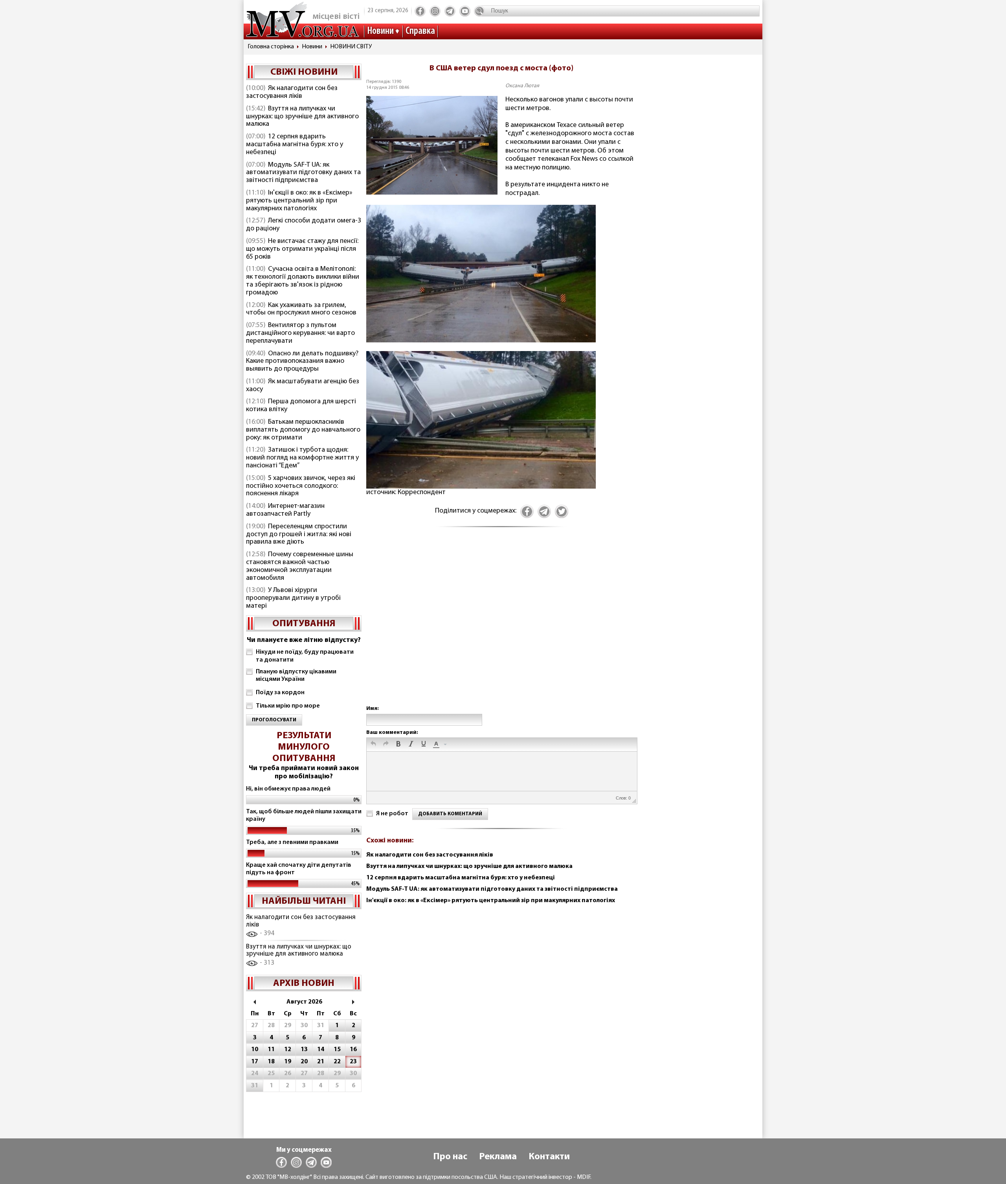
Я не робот (392, 814)
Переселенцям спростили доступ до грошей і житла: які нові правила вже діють (298, 534)
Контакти (549, 1157)
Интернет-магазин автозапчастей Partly (285, 510)
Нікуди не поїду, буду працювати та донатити (305, 656)
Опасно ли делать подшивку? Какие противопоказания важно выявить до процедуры (302, 361)
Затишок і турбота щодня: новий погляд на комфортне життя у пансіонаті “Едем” (302, 458)
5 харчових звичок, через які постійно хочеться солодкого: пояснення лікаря (300, 486)
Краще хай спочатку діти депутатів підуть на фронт (298, 869)
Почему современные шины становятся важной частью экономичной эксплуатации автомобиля (299, 566)
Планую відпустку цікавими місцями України (296, 675)
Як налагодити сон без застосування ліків (292, 92)
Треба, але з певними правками (292, 842)
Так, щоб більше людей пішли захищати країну (304, 815)
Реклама (498, 1157)
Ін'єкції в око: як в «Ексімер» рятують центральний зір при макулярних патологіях (299, 200)
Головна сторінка (271, 47)
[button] (373, 744)
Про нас (450, 1157)
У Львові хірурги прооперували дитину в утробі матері (293, 598)
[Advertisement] (501, 625)
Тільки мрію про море (288, 706)
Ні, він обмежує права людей (288, 789)
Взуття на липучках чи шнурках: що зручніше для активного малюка (302, 116)
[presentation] (373, 744)
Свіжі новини (304, 72)
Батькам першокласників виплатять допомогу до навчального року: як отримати (303, 430)
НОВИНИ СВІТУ (351, 47)
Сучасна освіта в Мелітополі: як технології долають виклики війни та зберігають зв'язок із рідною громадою (302, 281)
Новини (380, 31)
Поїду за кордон (280, 692)
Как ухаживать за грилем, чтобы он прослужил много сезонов (301, 309)
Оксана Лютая (522, 86)
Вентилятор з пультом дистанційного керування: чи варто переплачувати (300, 333)
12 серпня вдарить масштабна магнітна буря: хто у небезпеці (294, 144)
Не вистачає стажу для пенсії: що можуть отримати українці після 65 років (302, 249)
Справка (420, 31)
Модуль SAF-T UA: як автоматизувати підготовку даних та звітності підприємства (303, 173)
